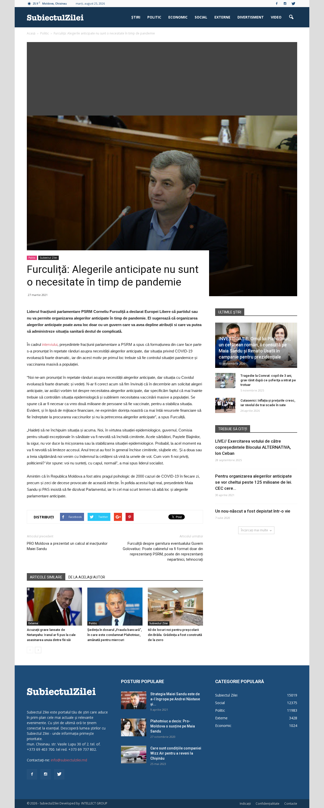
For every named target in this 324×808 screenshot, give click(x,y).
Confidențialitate (267, 803)
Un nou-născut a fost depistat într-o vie (252, 511)
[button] (291, 17)
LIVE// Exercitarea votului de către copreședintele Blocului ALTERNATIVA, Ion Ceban (253, 447)
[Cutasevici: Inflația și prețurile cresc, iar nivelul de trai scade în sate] (225, 405)
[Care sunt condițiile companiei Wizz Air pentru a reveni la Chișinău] (133, 754)
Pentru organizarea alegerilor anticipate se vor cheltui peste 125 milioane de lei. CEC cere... (253, 482)
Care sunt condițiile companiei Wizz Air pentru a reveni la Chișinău (175, 753)
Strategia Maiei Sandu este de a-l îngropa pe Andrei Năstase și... (175, 699)
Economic (178, 17)
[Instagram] (285, 4)
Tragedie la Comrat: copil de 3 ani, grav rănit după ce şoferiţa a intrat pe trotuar (268, 380)
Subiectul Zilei (48, 257)
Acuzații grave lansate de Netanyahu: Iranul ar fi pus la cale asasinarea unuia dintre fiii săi (51, 635)
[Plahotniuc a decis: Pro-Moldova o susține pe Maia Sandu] (133, 727)
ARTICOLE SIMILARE (46, 577)
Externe (222, 17)
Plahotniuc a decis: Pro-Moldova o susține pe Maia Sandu (172, 726)
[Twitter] (293, 4)
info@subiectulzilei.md (69, 760)
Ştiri (135, 17)
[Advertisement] (162, 77)
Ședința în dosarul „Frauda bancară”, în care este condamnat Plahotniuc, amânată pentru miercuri (114, 635)
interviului (49, 344)
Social (201, 17)
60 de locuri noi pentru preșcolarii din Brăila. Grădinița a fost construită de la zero (175, 635)
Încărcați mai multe (254, 530)
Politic (154, 17)
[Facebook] (276, 4)
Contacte (290, 803)
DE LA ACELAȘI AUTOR (86, 577)
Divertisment (250, 17)
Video (276, 17)
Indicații (245, 803)
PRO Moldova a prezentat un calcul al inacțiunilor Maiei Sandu (67, 546)
